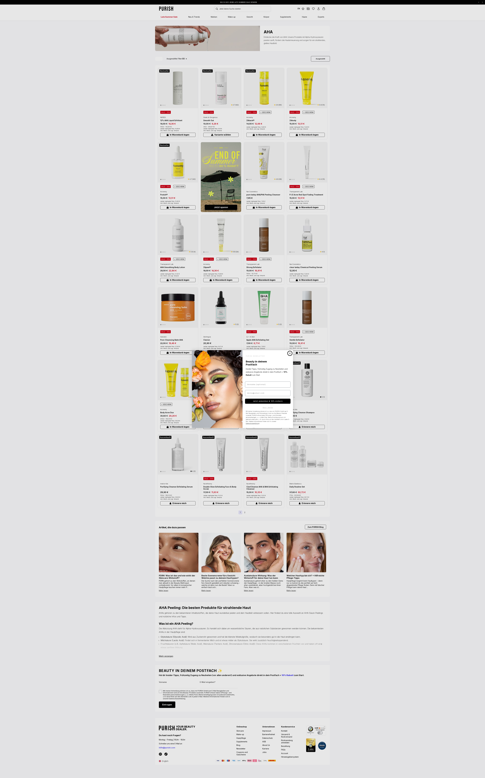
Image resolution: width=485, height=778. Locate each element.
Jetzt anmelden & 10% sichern (268, 401)
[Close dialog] (290, 353)
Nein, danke (268, 407)
